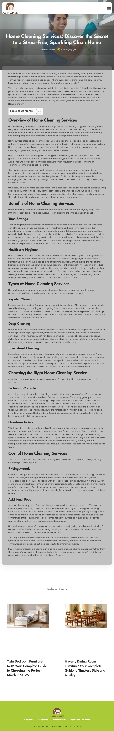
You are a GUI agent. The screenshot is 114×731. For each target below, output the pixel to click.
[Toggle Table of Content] (37, 111)
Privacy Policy (59, 719)
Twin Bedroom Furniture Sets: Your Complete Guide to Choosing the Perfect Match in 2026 (27, 668)
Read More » (13, 679)
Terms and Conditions (80, 719)
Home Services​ (48, 49)
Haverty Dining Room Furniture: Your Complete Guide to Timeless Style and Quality (85, 668)
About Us (28, 719)
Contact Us (43, 719)
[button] (109, 8)
